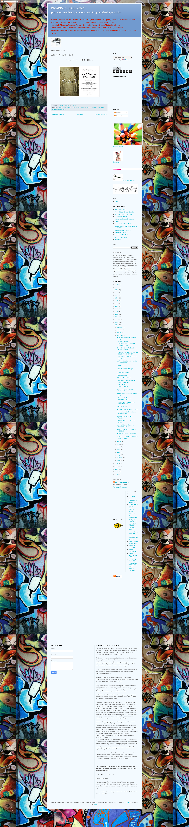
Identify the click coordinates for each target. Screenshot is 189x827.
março (119, 455)
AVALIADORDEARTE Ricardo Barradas (133, 507)
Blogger (95, 804)
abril (118, 452)
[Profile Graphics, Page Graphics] (56, 46)
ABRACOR (132, 496)
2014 (117, 317)
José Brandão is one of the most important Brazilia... (125, 385)
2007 (117, 472)
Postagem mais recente (58, 114)
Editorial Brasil (93, 107)
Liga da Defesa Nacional (133, 525)
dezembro (120, 327)
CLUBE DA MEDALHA (132, 513)
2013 (117, 319)
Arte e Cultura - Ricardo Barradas (124, 212)
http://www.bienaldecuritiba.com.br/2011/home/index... (127, 362)
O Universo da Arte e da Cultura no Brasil (127, 338)
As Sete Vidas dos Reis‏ (123, 372)
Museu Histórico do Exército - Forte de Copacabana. (126, 227)
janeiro (119, 460)
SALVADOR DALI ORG (132, 560)
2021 (117, 298)
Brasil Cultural (76, 107)
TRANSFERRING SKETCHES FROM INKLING (126, 403)
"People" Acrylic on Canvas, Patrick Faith (127, 394)
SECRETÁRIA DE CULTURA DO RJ (133, 564)
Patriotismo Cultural (120, 232)
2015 (117, 314)
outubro (119, 332)
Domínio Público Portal (133, 516)
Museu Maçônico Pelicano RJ (123, 230)
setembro (119, 335)
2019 (117, 303)
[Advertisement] (125, 92)
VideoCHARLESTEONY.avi (125, 378)
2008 (117, 469)
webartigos (118, 239)
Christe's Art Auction (121, 217)
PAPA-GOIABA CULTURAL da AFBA (126, 421)
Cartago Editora (84, 107)
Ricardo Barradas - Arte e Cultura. (133, 555)
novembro (120, 330)
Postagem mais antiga (101, 114)
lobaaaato (128, 802)
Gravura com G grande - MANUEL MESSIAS (127, 430)
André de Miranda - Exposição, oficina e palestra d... (125, 426)
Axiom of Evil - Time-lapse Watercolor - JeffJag (124, 398)
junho (119, 447)
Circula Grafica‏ (121, 365)
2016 (117, 311)
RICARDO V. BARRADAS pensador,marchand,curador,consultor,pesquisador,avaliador (86, 10)
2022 (117, 295)
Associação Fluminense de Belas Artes (133, 500)
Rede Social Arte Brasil (121, 235)
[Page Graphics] (128, 145)
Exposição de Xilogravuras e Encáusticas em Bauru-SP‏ (125, 369)
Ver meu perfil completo (120, 487)
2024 (117, 290)
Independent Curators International (124, 219)
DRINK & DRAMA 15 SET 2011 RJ (127, 409)
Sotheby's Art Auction (121, 237)
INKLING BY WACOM (123, 406)
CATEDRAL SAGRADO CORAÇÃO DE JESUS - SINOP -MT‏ (127, 353)
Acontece (61, 107)
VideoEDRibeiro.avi (122, 375)
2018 (117, 306)
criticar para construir (129, 180)
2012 (117, 322)
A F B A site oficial (120, 210)
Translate (127, 60)
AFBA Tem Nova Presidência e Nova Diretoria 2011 (127, 357)
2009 (117, 466)
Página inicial (79, 114)
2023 (117, 292)
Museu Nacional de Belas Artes (133, 542)
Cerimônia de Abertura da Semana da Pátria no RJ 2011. (127, 437)
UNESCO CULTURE (132, 570)
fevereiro (119, 458)
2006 (117, 474)
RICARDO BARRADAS (122, 482)
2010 (117, 464)
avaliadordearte (68, 107)
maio (118, 449)
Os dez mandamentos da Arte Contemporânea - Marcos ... (125, 390)
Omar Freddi (101, 107)
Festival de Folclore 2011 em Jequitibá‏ (125, 417)
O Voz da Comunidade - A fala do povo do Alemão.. (126, 413)
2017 (117, 309)
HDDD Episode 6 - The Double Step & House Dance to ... (127, 349)
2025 (117, 287)
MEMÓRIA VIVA (132, 528)
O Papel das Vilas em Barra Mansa (126, 434)
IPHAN (117, 221)
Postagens (118, 112)
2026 (117, 284)
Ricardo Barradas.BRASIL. (59, 109)
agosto (119, 441)
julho (118, 444)
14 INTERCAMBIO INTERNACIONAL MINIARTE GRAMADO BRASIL (127, 343)
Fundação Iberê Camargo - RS (133, 521)
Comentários (119, 116)
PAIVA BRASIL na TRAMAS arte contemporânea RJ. (126, 381)
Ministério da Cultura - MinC (123, 224)
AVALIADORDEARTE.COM (123, 214)
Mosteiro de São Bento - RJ (133, 533)
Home (116, 201)
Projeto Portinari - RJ (132, 550)
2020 (117, 301)
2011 (117, 325)
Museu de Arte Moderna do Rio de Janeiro (133, 537)
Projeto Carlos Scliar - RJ (133, 546)
